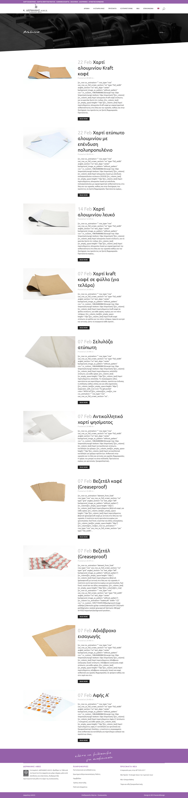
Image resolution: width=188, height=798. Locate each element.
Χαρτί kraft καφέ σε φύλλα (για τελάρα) (98, 279)
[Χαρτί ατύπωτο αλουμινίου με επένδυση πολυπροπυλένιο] (49, 143)
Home (161, 32)
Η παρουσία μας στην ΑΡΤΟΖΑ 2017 (132, 770)
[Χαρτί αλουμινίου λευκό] (49, 219)
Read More (84, 119)
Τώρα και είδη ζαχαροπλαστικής (131, 784)
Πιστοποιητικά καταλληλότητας (84, 770)
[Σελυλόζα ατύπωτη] (49, 351)
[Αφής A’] (49, 705)
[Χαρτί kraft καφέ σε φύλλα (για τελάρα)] (49, 283)
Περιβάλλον (77, 778)
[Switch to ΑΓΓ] (158, 8)
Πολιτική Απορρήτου (80, 787)
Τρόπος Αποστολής (79, 783)
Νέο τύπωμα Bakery (127, 779)
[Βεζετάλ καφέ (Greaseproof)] (49, 491)
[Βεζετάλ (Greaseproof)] (49, 561)
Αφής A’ (101, 695)
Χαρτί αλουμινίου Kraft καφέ (95, 67)
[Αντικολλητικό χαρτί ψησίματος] (49, 426)
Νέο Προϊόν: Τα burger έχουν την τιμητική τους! (136, 775)
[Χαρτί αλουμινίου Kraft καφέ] (49, 72)
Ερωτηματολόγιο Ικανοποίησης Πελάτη (86, 774)
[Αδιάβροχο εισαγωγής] (49, 640)
